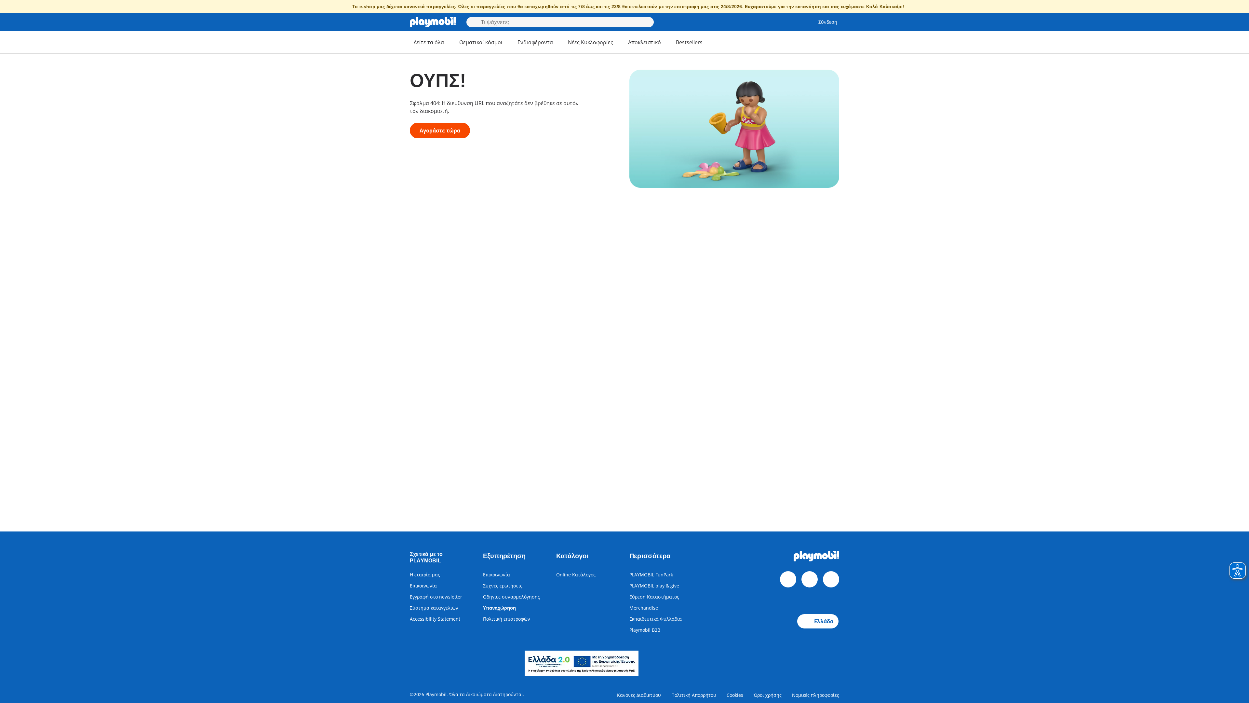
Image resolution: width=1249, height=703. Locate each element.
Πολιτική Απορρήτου (693, 695)
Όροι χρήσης (768, 695)
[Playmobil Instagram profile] (831, 579)
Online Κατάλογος (576, 575)
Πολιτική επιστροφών (506, 619)
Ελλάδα (823, 621)
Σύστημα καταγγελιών (434, 608)
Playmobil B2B (644, 630)
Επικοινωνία (423, 586)
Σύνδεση (827, 22)
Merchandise (643, 608)
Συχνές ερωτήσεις (502, 586)
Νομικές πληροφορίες (815, 695)
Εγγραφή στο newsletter (436, 597)
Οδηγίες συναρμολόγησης (511, 597)
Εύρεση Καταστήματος (654, 597)
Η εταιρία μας (425, 575)
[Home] (433, 22)
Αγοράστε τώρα (440, 130)
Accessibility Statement (435, 619)
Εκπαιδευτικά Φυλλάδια (655, 619)
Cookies (735, 695)
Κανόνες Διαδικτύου (639, 695)
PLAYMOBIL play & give (654, 586)
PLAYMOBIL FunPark (651, 575)
